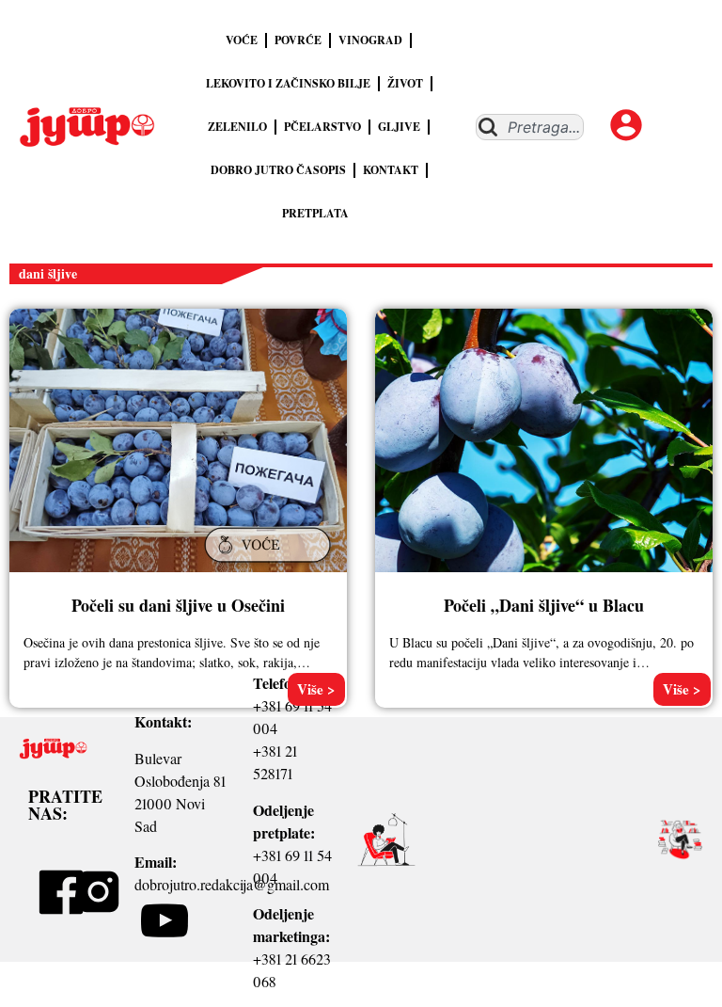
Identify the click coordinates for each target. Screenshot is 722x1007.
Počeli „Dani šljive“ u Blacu (544, 605)
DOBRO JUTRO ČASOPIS (278, 170)
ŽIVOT (405, 83)
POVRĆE (298, 40)
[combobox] (530, 127)
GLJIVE (399, 127)
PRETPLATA (315, 213)
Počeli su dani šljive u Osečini (178, 605)
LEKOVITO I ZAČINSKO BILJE (288, 83)
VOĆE (242, 40)
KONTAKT (390, 170)
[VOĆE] (269, 563)
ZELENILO (237, 127)
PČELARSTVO (322, 127)
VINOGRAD (370, 40)
